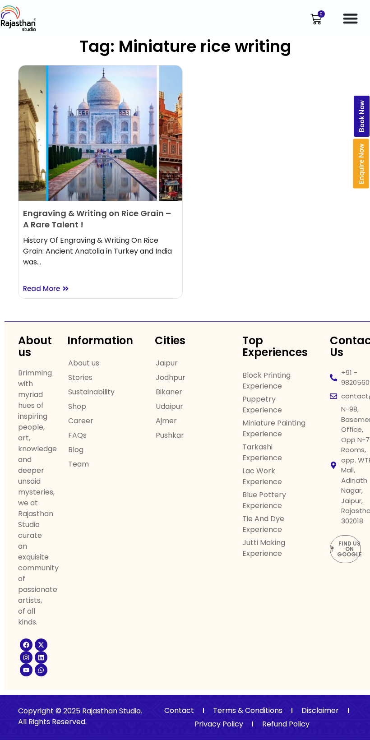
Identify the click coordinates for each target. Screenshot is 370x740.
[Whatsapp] (41, 670)
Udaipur (169, 406)
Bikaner (169, 392)
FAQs (77, 435)
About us (83, 363)
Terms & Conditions (247, 710)
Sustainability (91, 392)
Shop (77, 406)
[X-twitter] (41, 644)
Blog (75, 449)
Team (78, 464)
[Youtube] (26, 670)
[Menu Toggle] (350, 18)
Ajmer (166, 421)
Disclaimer (320, 710)
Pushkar (170, 435)
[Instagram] (26, 657)
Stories (80, 377)
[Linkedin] (41, 657)
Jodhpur (170, 377)
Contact (179, 710)
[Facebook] (26, 644)
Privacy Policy (218, 724)
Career (80, 421)
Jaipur (167, 363)
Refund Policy (286, 724)
